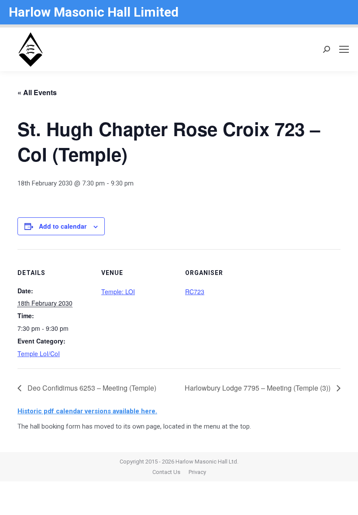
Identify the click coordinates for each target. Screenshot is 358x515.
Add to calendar (62, 226)
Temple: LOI (118, 291)
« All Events (37, 92)
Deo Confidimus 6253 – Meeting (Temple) (91, 388)
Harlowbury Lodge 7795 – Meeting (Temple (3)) (258, 388)
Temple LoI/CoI (38, 353)
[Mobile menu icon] (344, 49)
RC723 (194, 291)
